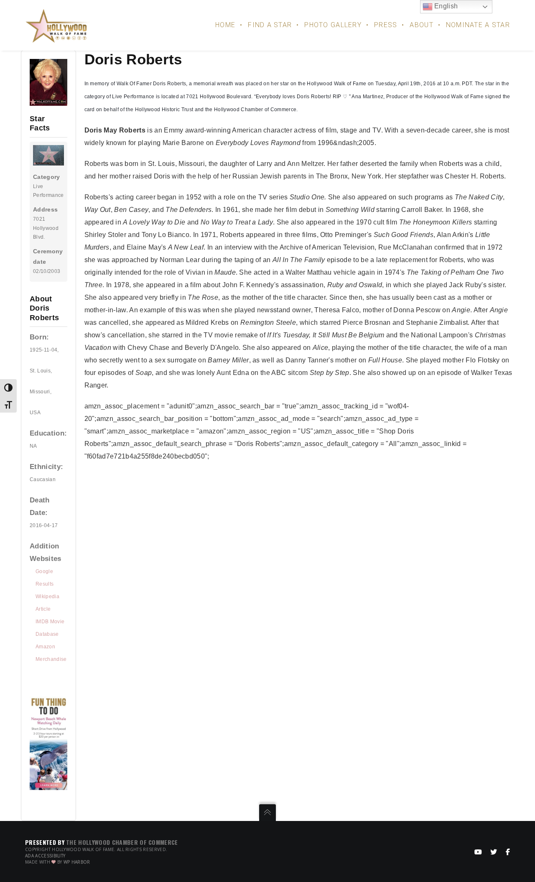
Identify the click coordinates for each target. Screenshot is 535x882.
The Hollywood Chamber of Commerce (122, 842)
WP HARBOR (77, 862)
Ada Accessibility (45, 856)
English (445, 6)
